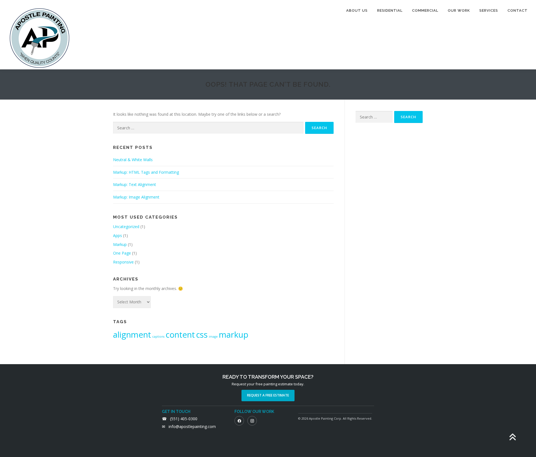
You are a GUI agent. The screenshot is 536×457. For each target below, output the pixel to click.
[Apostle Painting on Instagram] (252, 420)
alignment (132, 334)
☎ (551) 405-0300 (179, 418)
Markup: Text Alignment (134, 184)
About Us (357, 10)
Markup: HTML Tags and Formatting (146, 172)
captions (158, 336)
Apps (117, 235)
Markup (120, 244)
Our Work (459, 10)
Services (488, 10)
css (202, 334)
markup (233, 334)
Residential (390, 10)
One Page (122, 253)
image (213, 336)
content (180, 334)
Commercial (425, 10)
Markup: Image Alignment (136, 197)
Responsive (123, 262)
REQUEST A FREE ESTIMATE (268, 395)
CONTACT (518, 10)
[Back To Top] (512, 437)
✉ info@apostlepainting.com (189, 426)
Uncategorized (126, 226)
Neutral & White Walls (133, 159)
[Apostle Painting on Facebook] (239, 420)
